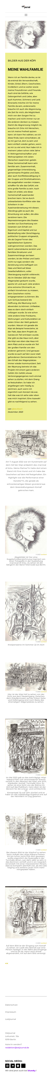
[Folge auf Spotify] (18, 1066)
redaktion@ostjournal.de (17, 1047)
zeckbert (44, 458)
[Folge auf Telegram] (13, 1066)
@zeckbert (17, 409)
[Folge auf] (23, 1066)
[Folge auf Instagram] (7, 1066)
